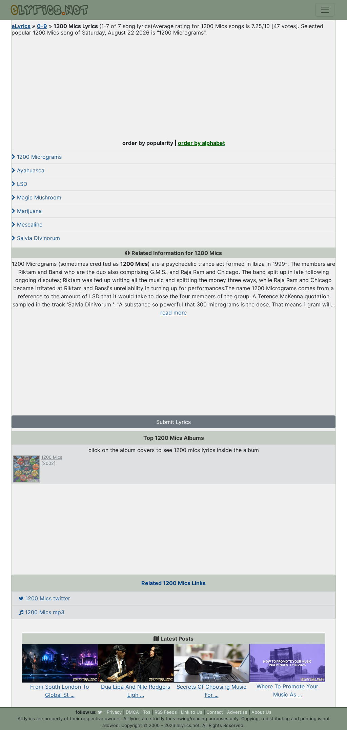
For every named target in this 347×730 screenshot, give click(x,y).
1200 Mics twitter (47, 598)
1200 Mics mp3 (43, 612)
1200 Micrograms (38, 156)
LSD (21, 183)
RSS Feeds (166, 712)
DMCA (132, 712)
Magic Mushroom (38, 197)
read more (173, 312)
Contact (214, 712)
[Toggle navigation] (324, 10)
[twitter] (100, 712)
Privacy (114, 712)
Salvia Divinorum (37, 238)
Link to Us (191, 712)
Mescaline (28, 224)
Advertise (237, 712)
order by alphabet (201, 142)
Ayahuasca (29, 170)
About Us (261, 712)
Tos (146, 712)
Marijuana (28, 211)
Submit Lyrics (173, 421)
